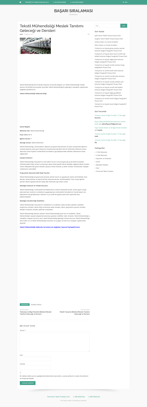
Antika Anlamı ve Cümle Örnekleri (106, 42)
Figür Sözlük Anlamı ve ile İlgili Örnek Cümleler (111, 128)
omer (21, 34)
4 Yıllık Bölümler (76, 2)
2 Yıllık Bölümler (59, 2)
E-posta (22, 364)
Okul (97, 168)
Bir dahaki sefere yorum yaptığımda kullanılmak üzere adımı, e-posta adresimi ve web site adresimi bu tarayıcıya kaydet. (54, 377)
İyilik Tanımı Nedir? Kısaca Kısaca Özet (108, 36)
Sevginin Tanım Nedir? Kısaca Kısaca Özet (109, 39)
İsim (21, 355)
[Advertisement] (55, 69)
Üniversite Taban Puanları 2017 (37, 2)
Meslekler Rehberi (36, 304)
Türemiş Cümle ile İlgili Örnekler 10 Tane (108, 115)
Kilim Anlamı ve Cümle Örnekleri (106, 45)
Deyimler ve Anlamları (103, 158)
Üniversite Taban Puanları (104, 171)
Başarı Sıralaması (73, 10)
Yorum (23, 330)
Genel (98, 162)
